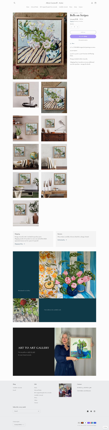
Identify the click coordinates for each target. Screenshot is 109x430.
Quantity (72, 24)
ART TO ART (31, 352)
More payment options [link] (83, 40)
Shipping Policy (19, 244)
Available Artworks (17, 387)
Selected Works (37, 390)
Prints (35, 397)
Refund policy (61, 240)
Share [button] (73, 43)
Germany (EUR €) (18, 424)
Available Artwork (38, 395)
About (35, 400)
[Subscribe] (38, 411)
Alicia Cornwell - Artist (84, 425)
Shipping (72, 21)
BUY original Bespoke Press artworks (42, 392)
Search (14, 390)
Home (35, 387)
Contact (36, 402)
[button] (14, 3)
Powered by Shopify (92, 425)
